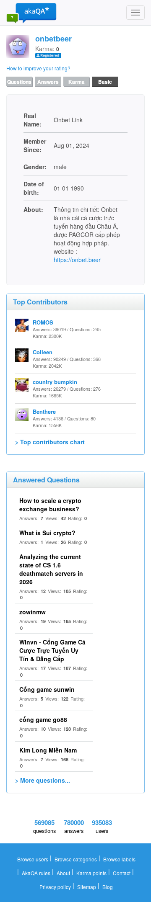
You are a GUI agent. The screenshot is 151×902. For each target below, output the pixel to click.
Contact (121, 872)
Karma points (91, 872)
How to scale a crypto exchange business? (50, 504)
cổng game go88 (43, 719)
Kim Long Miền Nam (48, 750)
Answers (48, 81)
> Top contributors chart (50, 442)
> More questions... (42, 780)
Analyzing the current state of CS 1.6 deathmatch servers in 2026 (51, 569)
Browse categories (76, 859)
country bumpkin (55, 382)
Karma (76, 81)
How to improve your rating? (38, 68)
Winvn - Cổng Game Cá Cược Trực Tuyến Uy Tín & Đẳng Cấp (52, 650)
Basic (105, 81)
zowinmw (32, 612)
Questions (19, 81)
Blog (107, 886)
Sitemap (86, 886)
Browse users (32, 859)
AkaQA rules (36, 872)
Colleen (42, 352)
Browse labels (119, 859)
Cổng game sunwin (47, 689)
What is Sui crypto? (47, 532)
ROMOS (43, 322)
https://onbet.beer (77, 259)
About (63, 872)
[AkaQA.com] (31, 12)
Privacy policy (55, 886)
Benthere (44, 411)
